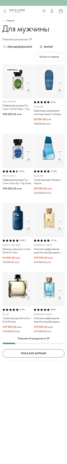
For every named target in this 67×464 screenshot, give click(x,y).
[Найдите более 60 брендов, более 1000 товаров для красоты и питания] (44, 11)
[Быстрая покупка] (28, 90)
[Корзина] (60, 11)
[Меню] (5, 11)
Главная (10, 20)
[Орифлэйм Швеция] (17, 10)
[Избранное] (28, 83)
